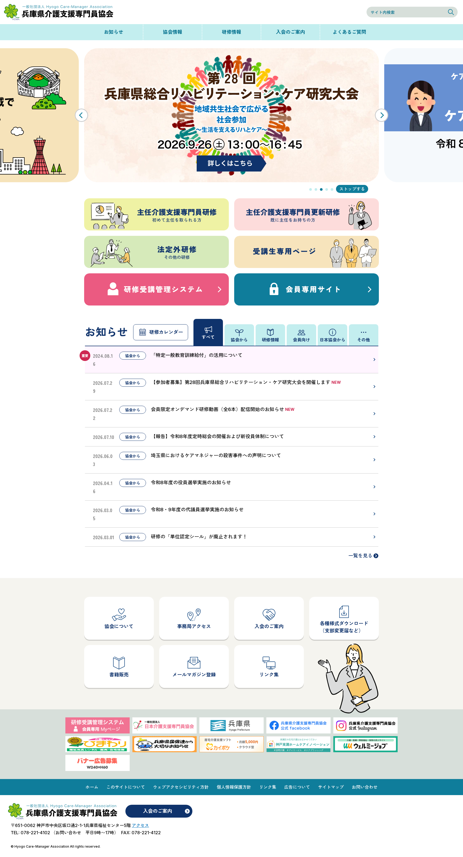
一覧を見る (360, 555)
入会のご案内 (290, 32)
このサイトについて (125, 787)
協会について (118, 626)
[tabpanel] (231, 115)
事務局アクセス (194, 626)
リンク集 (269, 674)
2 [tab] (316, 189)
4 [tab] (326, 189)
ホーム (91, 787)
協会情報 (172, 32)
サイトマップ (331, 787)
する (360, 189)
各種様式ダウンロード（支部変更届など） (344, 627)
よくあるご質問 (349, 32)
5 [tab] (332, 189)
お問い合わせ (365, 787)
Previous (81, 115)
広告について (297, 787)
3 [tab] (321, 189)
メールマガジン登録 (194, 674)
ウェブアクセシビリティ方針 (181, 787)
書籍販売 (119, 674)
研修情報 (231, 32)
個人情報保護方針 (234, 787)
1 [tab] (310, 189)
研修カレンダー (166, 332)
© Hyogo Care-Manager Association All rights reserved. (55, 846)
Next (381, 115)
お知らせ (113, 32)
